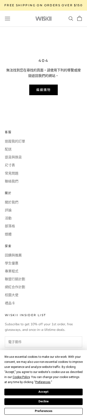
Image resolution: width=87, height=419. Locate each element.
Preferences (43, 411)
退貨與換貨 (13, 157)
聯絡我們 (11, 181)
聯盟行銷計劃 (15, 279)
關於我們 (11, 202)
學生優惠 (11, 263)
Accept (43, 391)
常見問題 (11, 173)
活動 (8, 218)
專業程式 (11, 271)
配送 (8, 149)
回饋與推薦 (13, 255)
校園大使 (11, 295)
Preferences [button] (43, 382)
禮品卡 (10, 303)
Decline (43, 401)
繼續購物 (43, 90)
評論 (8, 210)
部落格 (10, 226)
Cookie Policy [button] (21, 377)
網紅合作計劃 (15, 287)
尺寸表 (10, 165)
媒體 (8, 234)
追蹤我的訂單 (15, 141)
